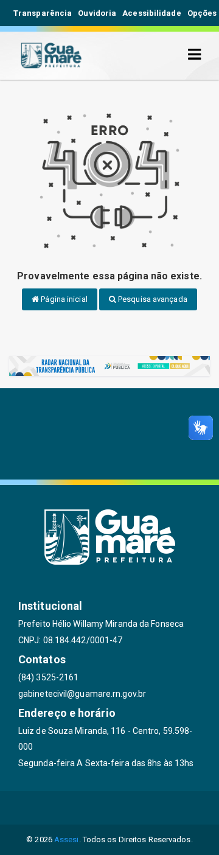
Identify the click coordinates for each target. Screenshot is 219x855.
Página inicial (63, 299)
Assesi (66, 839)
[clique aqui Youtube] (139, 807)
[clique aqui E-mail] (51, 807)
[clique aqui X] (109, 807)
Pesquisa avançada (151, 299)
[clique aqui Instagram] (168, 807)
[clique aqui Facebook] (80, 807)
